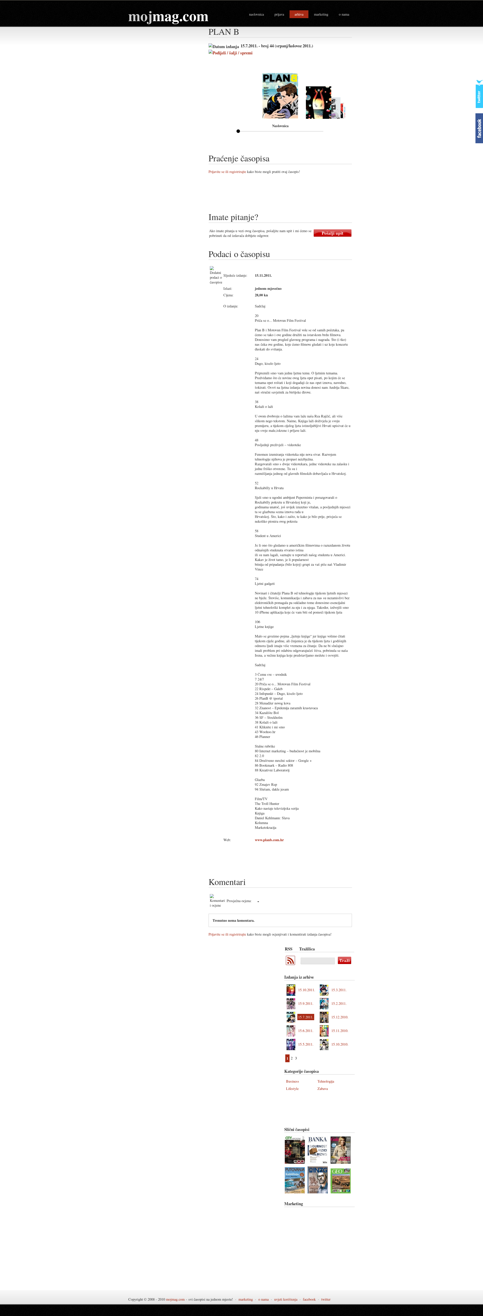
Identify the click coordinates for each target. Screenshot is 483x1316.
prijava (279, 14)
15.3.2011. (339, 989)
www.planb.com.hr (269, 839)
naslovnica (256, 14)
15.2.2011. (339, 1003)
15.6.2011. (305, 1030)
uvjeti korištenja (285, 1299)
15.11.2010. (339, 1030)
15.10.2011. (306, 989)
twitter (326, 1299)
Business (292, 1081)
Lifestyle (292, 1088)
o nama (344, 14)
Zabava (322, 1088)
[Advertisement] (300, 195)
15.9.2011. (305, 1003)
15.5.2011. (305, 1044)
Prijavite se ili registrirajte (227, 171)
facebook (309, 1299)
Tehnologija (325, 1081)
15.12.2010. (339, 1017)
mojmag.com (175, 1299)
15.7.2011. (305, 1017)
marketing (321, 14)
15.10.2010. (339, 1044)
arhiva (299, 14)
